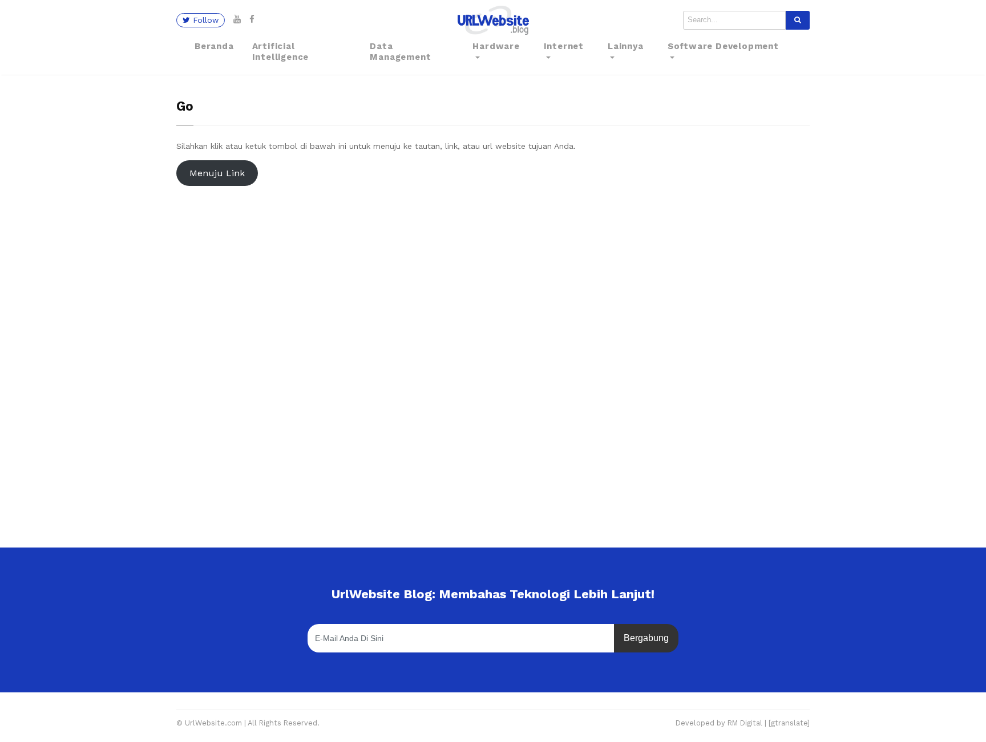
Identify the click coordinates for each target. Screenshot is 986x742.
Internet (564, 46)
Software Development (723, 46)
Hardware (495, 46)
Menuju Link (217, 173)
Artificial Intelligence (280, 52)
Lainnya (626, 46)
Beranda (214, 46)
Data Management (400, 52)
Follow (204, 20)
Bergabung (646, 638)
